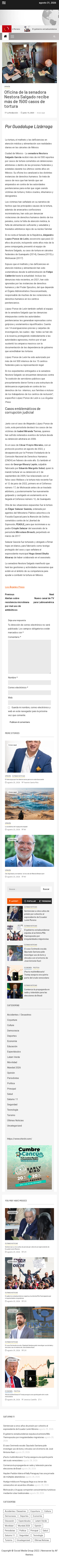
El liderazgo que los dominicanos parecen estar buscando (24, 779)
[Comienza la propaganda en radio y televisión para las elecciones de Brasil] (15, 991)
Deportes (12, 1036)
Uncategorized (14, 1125)
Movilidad (12, 1062)
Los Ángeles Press (14, 587)
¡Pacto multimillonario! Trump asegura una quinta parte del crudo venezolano (36, 974)
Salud (10, 1094)
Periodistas (13, 1078)
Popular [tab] (31, 901)
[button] (12, 36)
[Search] (54, 36)
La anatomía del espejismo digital (16, 826)
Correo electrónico (18, 687)
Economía (28, 967)
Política (36, 967)
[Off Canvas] (4, 3)
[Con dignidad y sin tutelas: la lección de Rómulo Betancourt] (29, 851)
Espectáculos (14, 1051)
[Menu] (12, 36)
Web (10, 697)
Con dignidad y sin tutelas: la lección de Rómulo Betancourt (24, 874)
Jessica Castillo (30, 1400)
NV (25, 830)
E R (25, 1252)
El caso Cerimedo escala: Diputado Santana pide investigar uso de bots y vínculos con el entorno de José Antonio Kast (36, 954)
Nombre (13, 677)
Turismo (11, 1115)
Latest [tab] (14, 901)
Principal (11, 1088)
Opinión (7, 86)
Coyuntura (12, 1020)
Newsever (46, 1550)
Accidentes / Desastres (19, 1014)
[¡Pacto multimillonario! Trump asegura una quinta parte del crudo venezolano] (15, 973)
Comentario (14, 637)
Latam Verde (13, 1057)
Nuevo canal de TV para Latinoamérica (44, 598)
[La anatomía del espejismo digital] (29, 804)
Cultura (10, 1025)
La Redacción (12, 113)
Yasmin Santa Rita (31, 783)
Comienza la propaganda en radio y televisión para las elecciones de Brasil (37, 992)
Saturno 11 (12, 1099)
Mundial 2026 (14, 1067)
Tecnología (12, 1109)
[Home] (5, 37)
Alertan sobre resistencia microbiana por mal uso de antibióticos (17, 602)
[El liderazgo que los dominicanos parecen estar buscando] (29, 757)
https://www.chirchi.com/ (19, 1138)
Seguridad (12, 1104)
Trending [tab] (46, 901)
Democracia (13, 1030)
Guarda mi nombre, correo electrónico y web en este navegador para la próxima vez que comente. (29, 711)
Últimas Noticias (18, 776)
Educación (12, 1046)
